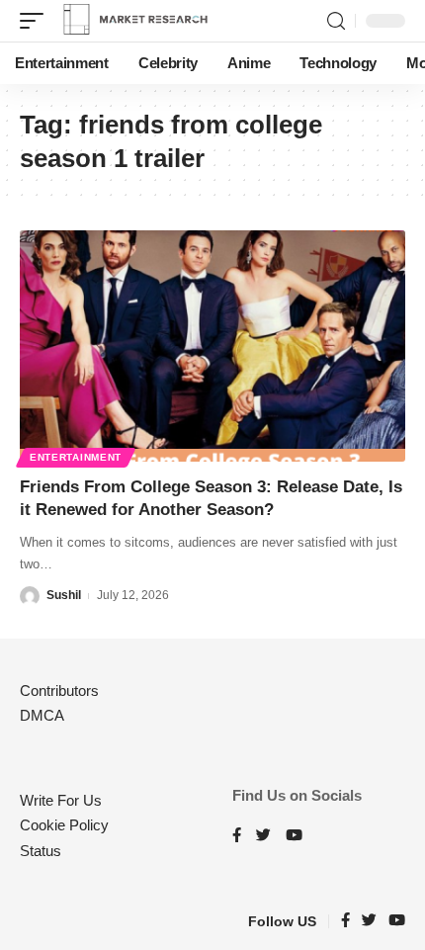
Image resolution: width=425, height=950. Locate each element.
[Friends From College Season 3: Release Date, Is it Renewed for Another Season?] (212, 346)
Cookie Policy (64, 825)
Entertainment (76, 457)
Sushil (63, 595)
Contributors (59, 690)
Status (40, 850)
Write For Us (61, 800)
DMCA (42, 715)
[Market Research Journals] (135, 21)
